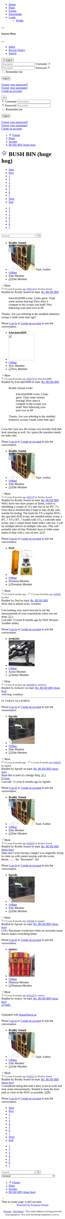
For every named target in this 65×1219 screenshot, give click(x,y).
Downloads (15, 14)
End (11, 201)
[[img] (5, 778)
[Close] (2, 41)
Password (41, 67)
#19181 (57, 594)
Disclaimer (18, 1211)
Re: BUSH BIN (50, 292)
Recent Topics (17, 50)
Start (11, 169)
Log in (6, 78)
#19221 (30, 1076)
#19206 (30, 921)
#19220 (30, 995)
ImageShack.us (27, 1014)
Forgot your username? (14, 87)
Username (41, 63)
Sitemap (7, 1211)
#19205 (30, 843)
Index (12, 46)
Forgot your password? (14, 84)
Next (11, 198)
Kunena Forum (39, 1205)
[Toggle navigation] (2, 27)
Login (12, 17)
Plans (12, 7)
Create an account (11, 91)
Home (12, 4)
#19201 (57, 762)
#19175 (30, 379)
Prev (11, 172)
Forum (12, 10)
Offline (13, 272)
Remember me (14, 71)
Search (12, 53)
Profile (19, 20)
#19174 (30, 289)
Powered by (23, 1205)
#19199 (30, 684)
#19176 (30, 497)
